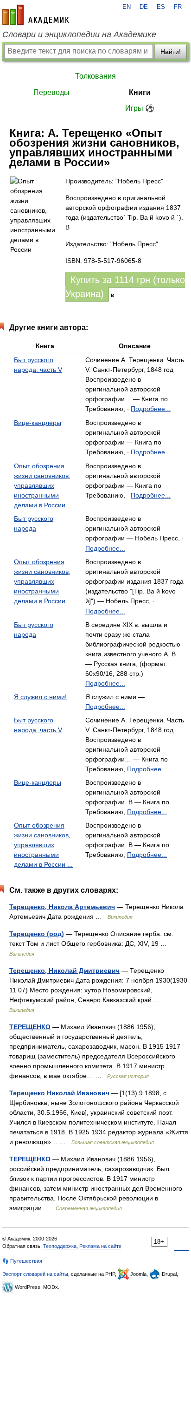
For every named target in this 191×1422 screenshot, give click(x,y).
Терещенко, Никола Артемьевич (62, 906)
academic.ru (35, 15)
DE (144, 7)
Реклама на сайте (100, 1246)
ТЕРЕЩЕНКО (30, 1027)
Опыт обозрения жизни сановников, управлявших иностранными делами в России (42, 581)
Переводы (51, 92)
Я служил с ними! (40, 697)
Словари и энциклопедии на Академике (79, 34)
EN (126, 7)
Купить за (125, 287)
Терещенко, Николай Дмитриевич (64, 970)
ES (161, 7)
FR (178, 7)
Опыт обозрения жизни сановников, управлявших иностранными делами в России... (42, 485)
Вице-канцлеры (37, 422)
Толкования (95, 76)
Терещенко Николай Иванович (59, 1093)
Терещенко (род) (36, 933)
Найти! (170, 51)
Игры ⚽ (139, 108)
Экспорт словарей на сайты (35, 1274)
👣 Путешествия (22, 1261)
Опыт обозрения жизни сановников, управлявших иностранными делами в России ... (43, 845)
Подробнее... (151, 408)
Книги (140, 92)
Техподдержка (59, 1246)
